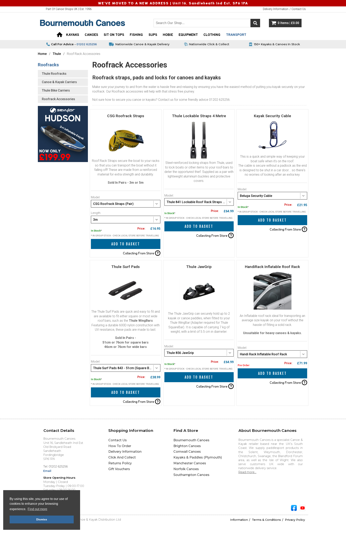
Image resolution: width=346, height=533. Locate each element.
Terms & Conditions (266, 520)
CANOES (91, 35)
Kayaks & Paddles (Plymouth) (197, 457)
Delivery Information (125, 451)
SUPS (153, 35)
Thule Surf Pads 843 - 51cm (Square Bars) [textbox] (124, 368)
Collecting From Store (141, 253)
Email (47, 471)
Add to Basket (125, 244)
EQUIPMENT (188, 35)
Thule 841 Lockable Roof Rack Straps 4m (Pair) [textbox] (200, 202)
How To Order (119, 446)
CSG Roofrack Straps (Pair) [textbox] (113, 204)
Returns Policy (120, 463)
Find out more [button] (37, 509)
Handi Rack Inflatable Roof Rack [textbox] (263, 354)
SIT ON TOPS (114, 35)
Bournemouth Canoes (191, 440)
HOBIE (168, 35)
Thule (57, 54)
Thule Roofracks (54, 74)
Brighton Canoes (187, 446)
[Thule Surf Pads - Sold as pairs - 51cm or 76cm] (126, 308)
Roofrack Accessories (58, 99)
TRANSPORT (236, 35)
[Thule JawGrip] (199, 310)
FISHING (136, 35)
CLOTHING (211, 35)
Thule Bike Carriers (56, 90)
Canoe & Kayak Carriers (59, 82)
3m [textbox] (95, 220)
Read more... (247, 472)
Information (239, 520)
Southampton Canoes (191, 475)
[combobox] (125, 204)
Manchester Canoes (189, 463)
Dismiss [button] (41, 519)
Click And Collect (122, 457)
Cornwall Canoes (187, 451)
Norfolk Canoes (186, 469)
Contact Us (117, 440)
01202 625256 (86, 44)
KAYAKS (72, 35)
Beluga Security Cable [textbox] (256, 196)
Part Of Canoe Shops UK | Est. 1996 (69, 9)
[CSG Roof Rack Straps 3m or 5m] (126, 157)
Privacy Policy (295, 520)
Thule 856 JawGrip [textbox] (180, 353)
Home (42, 54)
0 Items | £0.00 (288, 23)
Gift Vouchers (119, 469)
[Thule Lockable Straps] (199, 159)
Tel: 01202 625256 (55, 466)
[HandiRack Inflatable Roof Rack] (272, 309)
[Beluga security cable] (272, 149)
